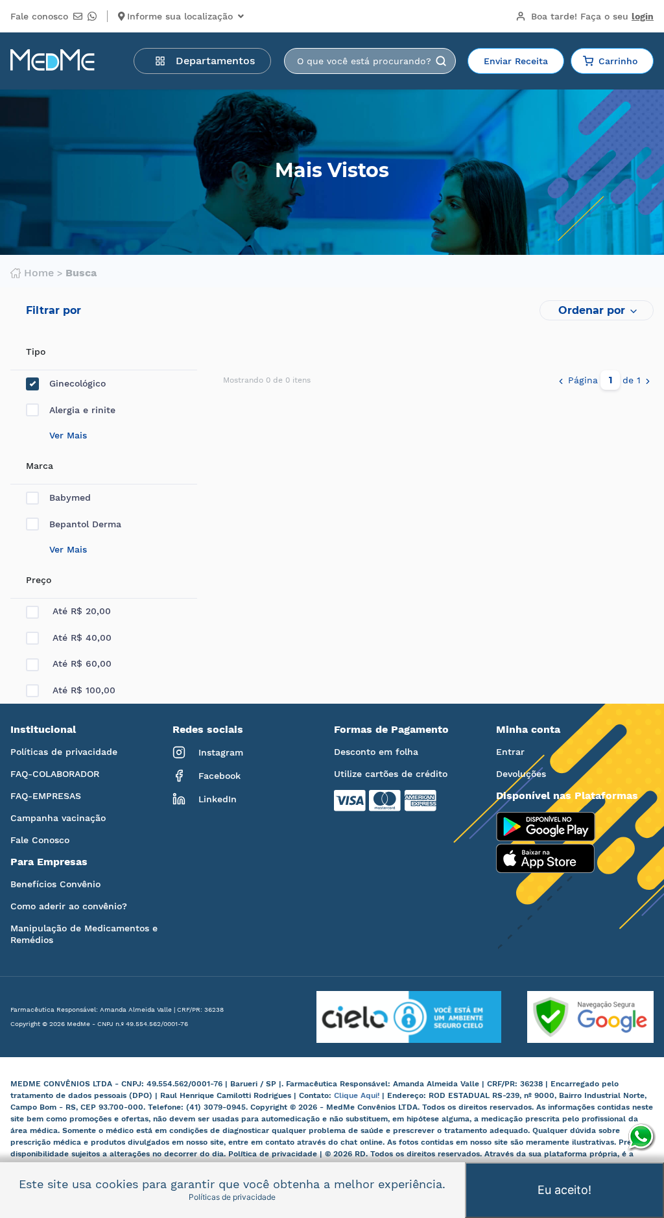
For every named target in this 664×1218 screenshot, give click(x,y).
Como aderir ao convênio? (68, 906)
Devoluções (521, 774)
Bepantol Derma (85, 524)
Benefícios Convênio (55, 884)
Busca (81, 273)
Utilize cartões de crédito (390, 774)
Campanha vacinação (58, 818)
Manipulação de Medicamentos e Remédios (84, 934)
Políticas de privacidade (63, 751)
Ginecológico (77, 383)
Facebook (219, 775)
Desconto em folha (376, 751)
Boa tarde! (592, 16)
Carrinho (618, 61)
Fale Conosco (39, 840)
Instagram (220, 752)
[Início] (52, 61)
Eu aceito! (564, 1190)
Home (39, 273)
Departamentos (215, 60)
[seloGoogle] (577, 1017)
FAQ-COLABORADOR (54, 774)
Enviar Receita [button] (516, 61)
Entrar (510, 751)
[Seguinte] (647, 380)
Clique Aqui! (358, 1095)
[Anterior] (560, 380)
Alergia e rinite (82, 410)
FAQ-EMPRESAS (45, 796)
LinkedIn (217, 799)
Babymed (70, 497)
